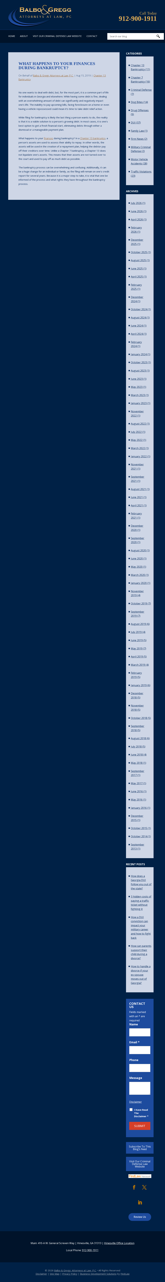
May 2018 (136, 763)
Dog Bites (137, 102)
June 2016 (137, 791)
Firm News (137, 139)
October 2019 (139, 603)
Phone (133, 1060)
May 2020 (136, 567)
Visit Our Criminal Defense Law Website (57, 36)
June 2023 (137, 379)
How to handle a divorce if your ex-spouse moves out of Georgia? (140, 975)
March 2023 (138, 395)
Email (134, 1042)
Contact (92, 36)
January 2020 (139, 583)
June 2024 (137, 325)
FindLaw (125, 1273)
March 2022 (138, 448)
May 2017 (136, 783)
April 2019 (137, 656)
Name (133, 1024)
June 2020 (137, 558)
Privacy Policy (69, 1273)
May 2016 (136, 799)
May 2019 (136, 648)
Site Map (54, 1273)
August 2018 (138, 738)
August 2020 (138, 550)
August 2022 (138, 423)
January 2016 (139, 808)
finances (48, 138)
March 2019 (138, 665)
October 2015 (139, 828)
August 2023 (138, 370)
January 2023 (139, 403)
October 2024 (139, 309)
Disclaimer (135, 1102)
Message (135, 1078)
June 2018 (137, 754)
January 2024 (139, 354)
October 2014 (139, 836)
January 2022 (139, 456)
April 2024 (137, 334)
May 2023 (136, 387)
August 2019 (138, 624)
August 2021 (138, 489)
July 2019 (136, 632)
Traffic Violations (141, 171)
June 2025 (137, 268)
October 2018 (139, 718)
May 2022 (136, 440)
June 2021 (137, 497)
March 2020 (138, 575)
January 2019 (139, 685)
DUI (133, 122)
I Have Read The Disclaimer (141, 1113)
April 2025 (137, 276)
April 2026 (137, 219)
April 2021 (137, 505)
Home (11, 36)
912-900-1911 (138, 18)
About (24, 36)
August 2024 (138, 317)
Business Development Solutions (98, 1273)
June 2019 (137, 640)
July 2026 (136, 203)
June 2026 (137, 211)
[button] (162, 1258)
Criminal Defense (141, 90)
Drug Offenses (140, 110)
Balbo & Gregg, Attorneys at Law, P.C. (53, 75)
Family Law (137, 131)
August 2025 (138, 260)
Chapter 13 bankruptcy (92, 138)
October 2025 (139, 252)
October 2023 (139, 362)
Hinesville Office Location (119, 1243)
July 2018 (136, 746)
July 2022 (136, 432)
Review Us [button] (140, 1217)
